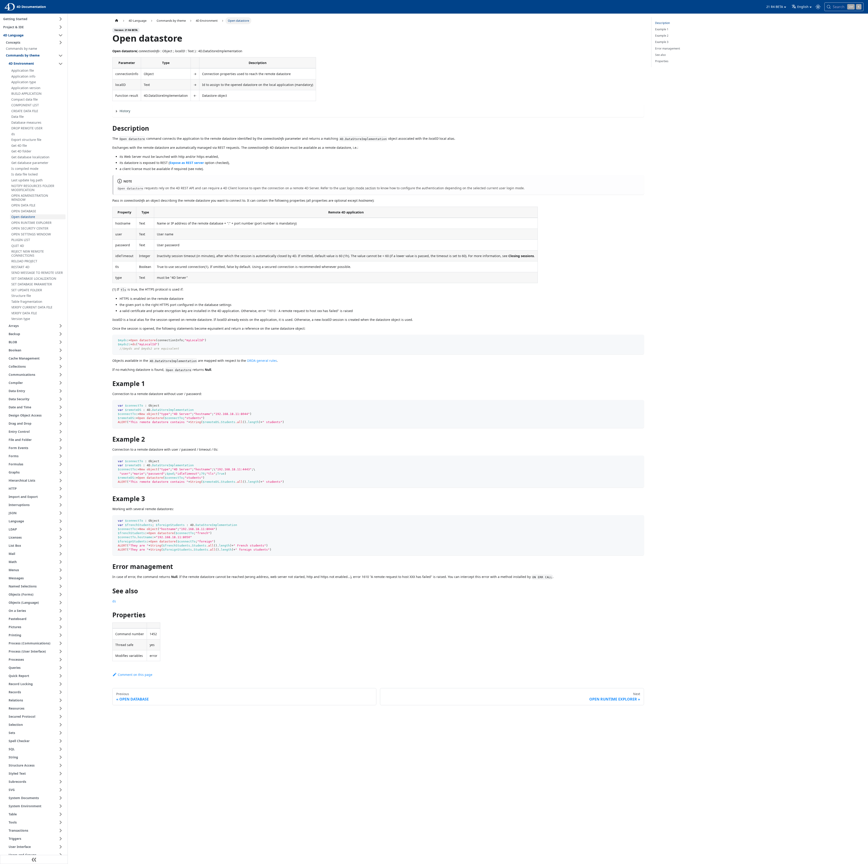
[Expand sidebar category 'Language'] (61, 521)
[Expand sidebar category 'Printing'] (61, 635)
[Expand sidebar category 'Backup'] (61, 334)
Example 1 (661, 29)
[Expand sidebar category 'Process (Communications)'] (61, 643)
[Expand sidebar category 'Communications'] (61, 374)
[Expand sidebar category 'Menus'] (61, 570)
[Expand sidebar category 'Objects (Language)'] (61, 602)
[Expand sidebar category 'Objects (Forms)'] (61, 594)
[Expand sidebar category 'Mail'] (61, 553)
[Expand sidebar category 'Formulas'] (61, 464)
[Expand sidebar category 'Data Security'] (61, 399)
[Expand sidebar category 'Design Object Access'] (61, 415)
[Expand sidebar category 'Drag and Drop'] (61, 423)
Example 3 (661, 42)
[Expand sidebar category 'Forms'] (61, 456)
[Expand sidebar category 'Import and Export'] (61, 496)
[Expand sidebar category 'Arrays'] (61, 325)
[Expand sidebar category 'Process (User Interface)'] (61, 651)
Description (662, 23)
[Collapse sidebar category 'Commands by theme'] (61, 55)
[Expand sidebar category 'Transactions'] (61, 830)
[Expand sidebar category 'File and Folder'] (61, 439)
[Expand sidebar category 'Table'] (61, 814)
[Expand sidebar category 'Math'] (61, 562)
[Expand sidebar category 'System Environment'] (61, 806)
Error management (667, 48)
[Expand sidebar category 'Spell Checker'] (61, 741)
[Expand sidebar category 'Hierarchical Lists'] (61, 480)
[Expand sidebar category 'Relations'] (61, 700)
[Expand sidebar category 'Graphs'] (61, 472)
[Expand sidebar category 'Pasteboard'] (61, 619)
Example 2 (661, 36)
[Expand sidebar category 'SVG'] (61, 789)
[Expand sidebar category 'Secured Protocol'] (61, 716)
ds (114, 601)
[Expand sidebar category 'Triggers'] (61, 838)
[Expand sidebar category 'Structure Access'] (61, 765)
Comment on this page (135, 674)
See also (660, 55)
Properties (661, 61)
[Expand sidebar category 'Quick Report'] (61, 675)
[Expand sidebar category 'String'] (61, 757)
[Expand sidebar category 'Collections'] (61, 366)
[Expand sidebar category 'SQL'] (61, 749)
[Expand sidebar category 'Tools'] (61, 822)
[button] (35, 42)
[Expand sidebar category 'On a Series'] (61, 610)
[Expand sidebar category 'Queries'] (61, 667)
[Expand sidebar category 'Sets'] (61, 732)
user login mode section (357, 188)
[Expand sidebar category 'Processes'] (61, 659)
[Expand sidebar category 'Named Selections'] (61, 586)
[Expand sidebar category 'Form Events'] (61, 448)
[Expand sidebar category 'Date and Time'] (61, 407)
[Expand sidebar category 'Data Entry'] (61, 391)
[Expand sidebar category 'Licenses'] (61, 537)
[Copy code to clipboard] (638, 340)
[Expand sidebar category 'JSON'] (61, 513)
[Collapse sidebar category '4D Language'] (61, 35)
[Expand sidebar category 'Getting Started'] (61, 19)
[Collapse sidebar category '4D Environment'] (61, 63)
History (125, 111)
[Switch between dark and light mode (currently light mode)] (818, 6)
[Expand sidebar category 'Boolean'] (61, 350)
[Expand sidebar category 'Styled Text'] (61, 773)
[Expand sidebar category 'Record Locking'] (61, 684)
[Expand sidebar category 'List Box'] (61, 545)
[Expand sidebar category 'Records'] (61, 692)
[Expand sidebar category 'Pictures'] (61, 627)
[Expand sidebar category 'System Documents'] (61, 798)
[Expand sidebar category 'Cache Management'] (61, 358)
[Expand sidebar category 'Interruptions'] (61, 505)
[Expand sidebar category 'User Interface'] (61, 846)
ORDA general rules (262, 360)
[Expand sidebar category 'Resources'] (61, 708)
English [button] (803, 7)
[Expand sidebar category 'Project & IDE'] (61, 27)
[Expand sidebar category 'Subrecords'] (61, 781)
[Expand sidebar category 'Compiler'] (61, 382)
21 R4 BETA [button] (774, 7)
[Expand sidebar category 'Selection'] (61, 724)
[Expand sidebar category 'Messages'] (61, 578)
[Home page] (116, 20)
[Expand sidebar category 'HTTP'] (61, 488)
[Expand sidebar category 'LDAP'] (61, 529)
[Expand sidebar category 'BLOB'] (61, 342)
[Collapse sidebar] (34, 859)
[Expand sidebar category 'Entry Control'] (61, 431)
